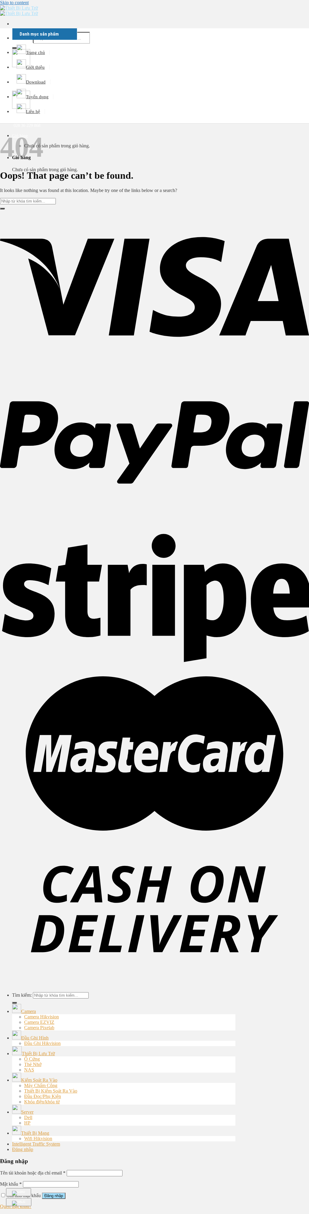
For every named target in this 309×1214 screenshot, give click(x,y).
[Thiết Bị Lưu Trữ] (19, 10)
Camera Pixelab (39, 1027)
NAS (29, 1069)
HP (27, 1122)
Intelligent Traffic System (36, 1143)
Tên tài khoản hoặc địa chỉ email (32, 1172)
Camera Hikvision (41, 1016)
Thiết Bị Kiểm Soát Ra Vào (50, 1090)
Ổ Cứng (32, 1058)
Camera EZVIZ (39, 1022)
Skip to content (14, 2)
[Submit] (2, 208)
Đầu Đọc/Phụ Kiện (42, 1096)
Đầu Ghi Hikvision (42, 1043)
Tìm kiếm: (22, 995)
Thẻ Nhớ (32, 1064)
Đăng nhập (53, 1196)
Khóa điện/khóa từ (42, 1101)
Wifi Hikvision (38, 1138)
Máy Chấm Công (40, 1085)
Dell (28, 1117)
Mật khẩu (11, 1184)
